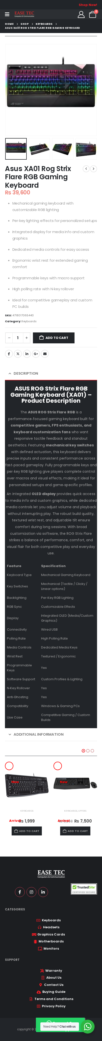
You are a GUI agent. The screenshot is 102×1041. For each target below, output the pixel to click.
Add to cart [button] (29, 831)
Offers (82, 810)
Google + (36, 354)
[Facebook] (20, 892)
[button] (11, 90)
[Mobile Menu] (7, 14)
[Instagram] (31, 892)
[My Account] (81, 14)
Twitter (18, 354)
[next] (93, 168)
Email (45, 354)
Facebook (9, 354)
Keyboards (29, 321)
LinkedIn (27, 354)
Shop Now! (88, 4)
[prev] (86, 168)
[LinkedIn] (43, 892)
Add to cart (57, 337)
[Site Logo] (24, 14)
